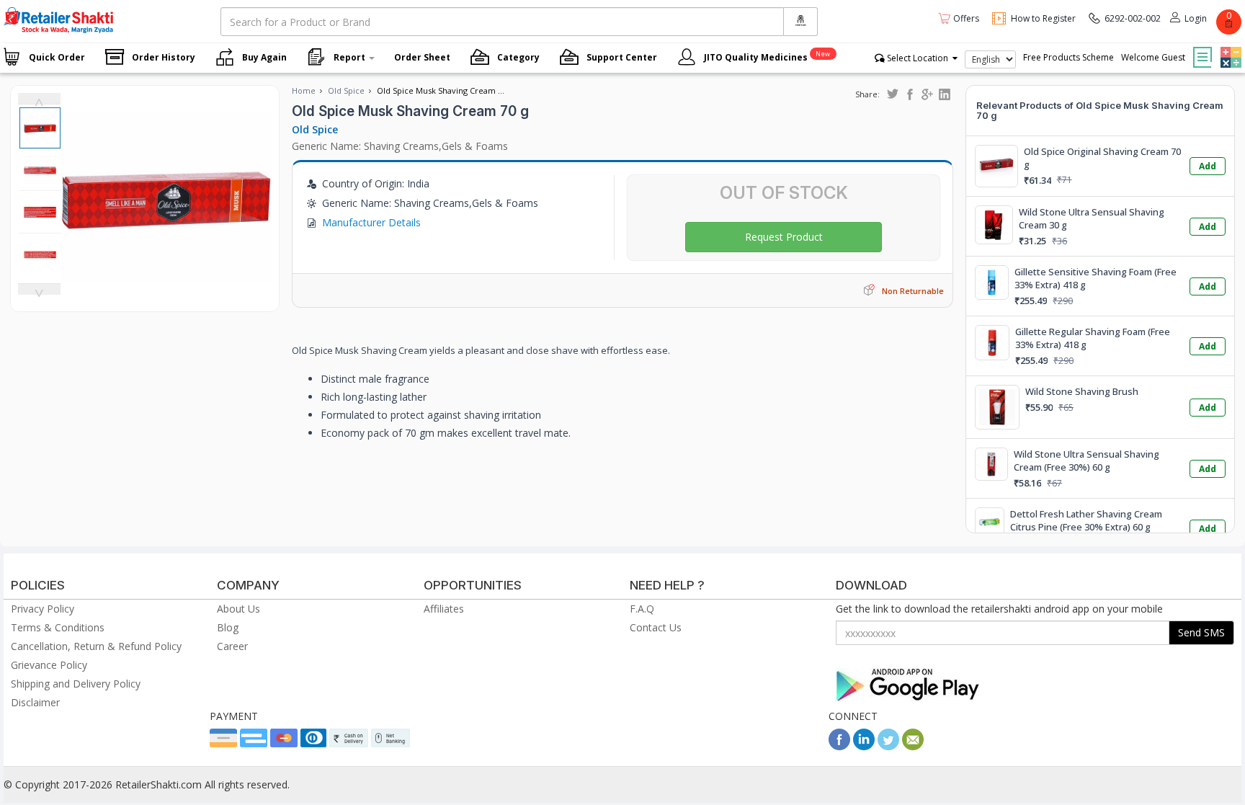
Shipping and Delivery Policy (75, 683)
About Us (238, 608)
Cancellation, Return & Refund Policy (96, 646)
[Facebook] (839, 746)
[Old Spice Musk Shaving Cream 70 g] (166, 296)
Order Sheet (422, 57)
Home (304, 90)
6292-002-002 (1133, 18)
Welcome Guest (1153, 57)
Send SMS (1201, 632)
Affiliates (444, 608)
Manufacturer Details (371, 222)
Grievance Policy (49, 665)
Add (1207, 166)
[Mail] (913, 746)
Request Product (784, 237)
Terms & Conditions (57, 627)
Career (232, 646)
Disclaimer (35, 702)
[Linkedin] (864, 746)
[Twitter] (888, 746)
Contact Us (656, 627)
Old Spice (346, 90)
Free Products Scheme (1068, 57)
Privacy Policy (42, 608)
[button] (1229, 46)
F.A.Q (642, 608)
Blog (227, 627)
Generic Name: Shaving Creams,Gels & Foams (400, 146)
